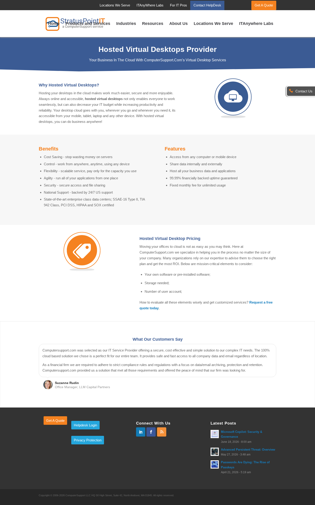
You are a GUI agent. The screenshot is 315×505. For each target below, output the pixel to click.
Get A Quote (264, 5)
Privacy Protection (87, 440)
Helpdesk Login (85, 425)
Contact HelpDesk (207, 5)
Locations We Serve (115, 5)
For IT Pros (178, 5)
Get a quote (55, 420)
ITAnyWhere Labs (150, 5)
